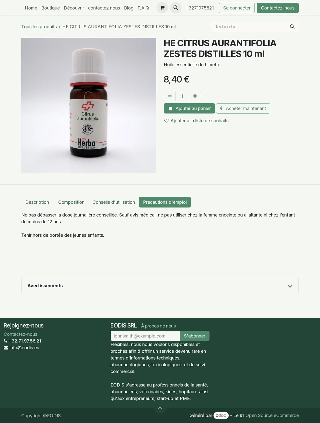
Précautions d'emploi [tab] (165, 202)
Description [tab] (37, 202)
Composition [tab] (71, 202)
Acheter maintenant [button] (245, 108)
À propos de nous (158, 325)
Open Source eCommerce (272, 415)
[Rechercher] (292, 27)
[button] (176, 8)
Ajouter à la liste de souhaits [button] (199, 120)
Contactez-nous (277, 7)
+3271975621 (200, 7)
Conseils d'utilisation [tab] (113, 202)
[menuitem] (31, 7)
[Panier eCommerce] (162, 8)
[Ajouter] (195, 96)
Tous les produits (39, 26)
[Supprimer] (170, 96)
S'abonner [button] (194, 335)
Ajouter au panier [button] (192, 108)
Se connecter (236, 7)
